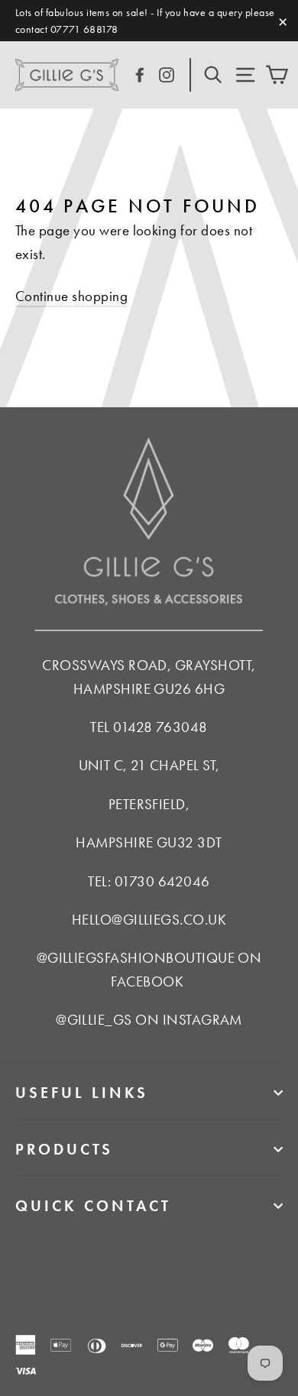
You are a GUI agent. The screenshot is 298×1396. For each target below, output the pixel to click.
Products (64, 1149)
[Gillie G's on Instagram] (166, 73)
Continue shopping (71, 296)
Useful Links (81, 1093)
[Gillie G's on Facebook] (139, 73)
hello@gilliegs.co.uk (149, 919)
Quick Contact (93, 1206)
